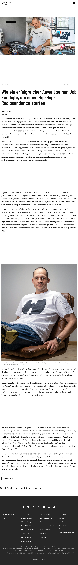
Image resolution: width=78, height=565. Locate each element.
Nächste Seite (8, 478)
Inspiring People (26, 541)
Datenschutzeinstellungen (67, 532)
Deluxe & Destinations (47, 526)
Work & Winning (11, 22)
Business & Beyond (46, 518)
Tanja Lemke (6, 111)
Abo (4, 518)
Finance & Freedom (46, 522)
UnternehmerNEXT (27, 537)
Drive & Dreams (26, 526)
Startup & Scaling (45, 514)
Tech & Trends (25, 514)
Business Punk (6, 3)
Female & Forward (45, 529)
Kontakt (61, 522)
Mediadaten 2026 (8, 514)
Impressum (62, 518)
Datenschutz (63, 514)
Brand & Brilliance (26, 518)
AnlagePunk (44, 533)
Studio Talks (25, 533)
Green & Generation (27, 529)
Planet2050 (43, 537)
